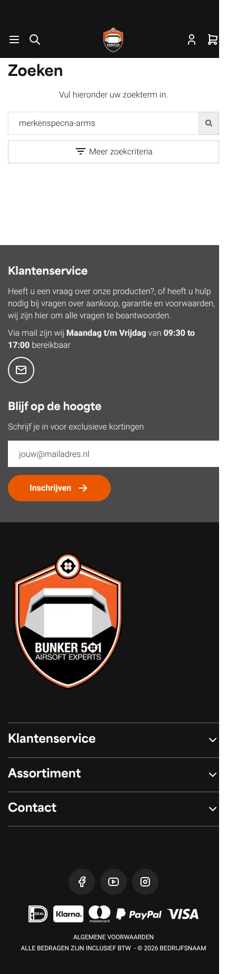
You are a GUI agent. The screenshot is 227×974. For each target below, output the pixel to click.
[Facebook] (82, 882)
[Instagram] (145, 882)
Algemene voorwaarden (113, 937)
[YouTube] (113, 882)
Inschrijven (50, 488)
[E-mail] (21, 370)
